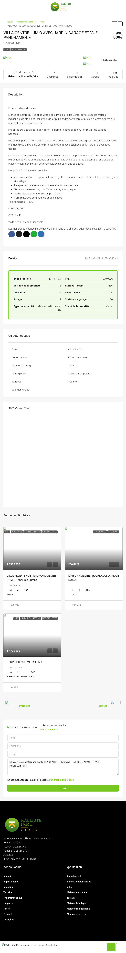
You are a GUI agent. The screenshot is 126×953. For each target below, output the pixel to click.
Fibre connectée (77, 357)
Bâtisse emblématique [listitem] (79, 881)
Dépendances (19, 357)
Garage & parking (21, 365)
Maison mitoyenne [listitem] (77, 892)
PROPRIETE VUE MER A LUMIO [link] (25, 662)
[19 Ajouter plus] (103, 64)
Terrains (7, 892)
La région (8, 919)
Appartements (11, 881)
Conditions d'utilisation (61, 780)
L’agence (8, 903)
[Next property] (116, 706)
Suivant (103, 705)
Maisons (8, 887)
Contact (7, 914)
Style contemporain (79, 373)
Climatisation (75, 349)
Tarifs (6, 908)
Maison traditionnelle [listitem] (78, 908)
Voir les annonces (48, 729)
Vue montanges (20, 389)
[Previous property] (10, 706)
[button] (114, 23)
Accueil (10, 22)
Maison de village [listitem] (76, 903)
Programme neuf (12, 898)
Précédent (24, 705)
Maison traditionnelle (26, 22)
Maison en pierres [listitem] (76, 914)
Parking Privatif (20, 373)
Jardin (71, 365)
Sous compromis (19, 50)
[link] (32, 548)
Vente (7, 50)
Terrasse (16, 381)
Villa (42, 22)
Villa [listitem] (69, 887)
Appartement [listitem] (74, 876)
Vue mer (73, 381)
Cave (14, 349)
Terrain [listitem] (71, 898)
